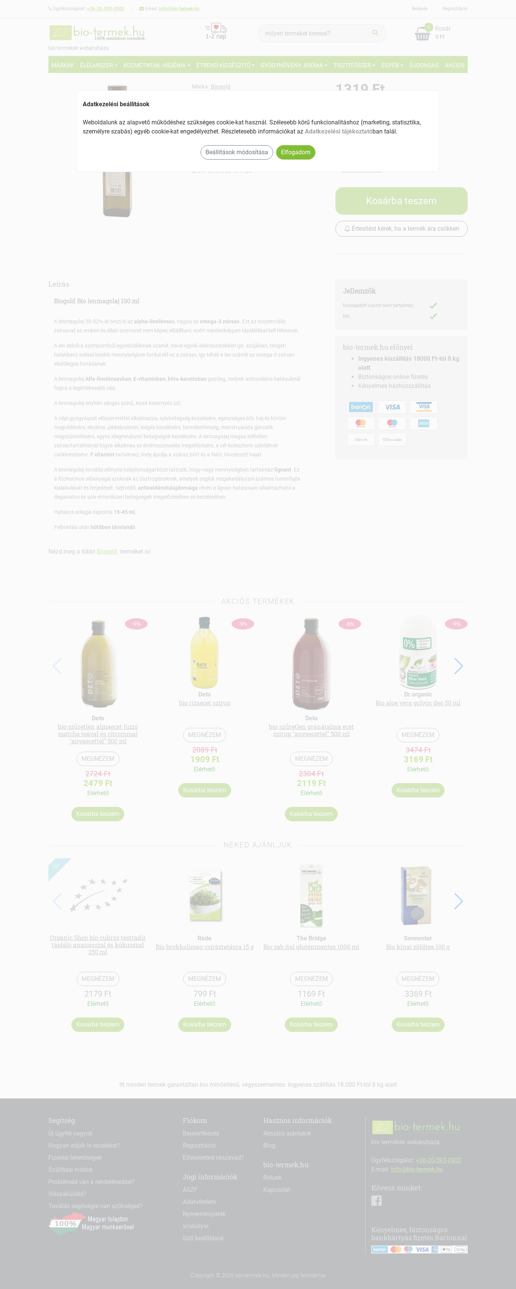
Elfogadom (296, 152)
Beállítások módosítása (236, 152)
